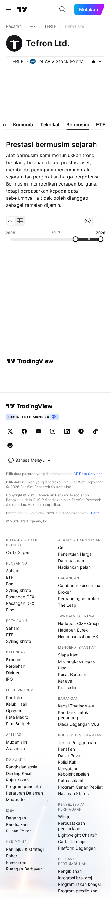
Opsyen (13, 710)
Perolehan (15, 666)
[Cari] (62, 9)
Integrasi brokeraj (75, 877)
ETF (9, 577)
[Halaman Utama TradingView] (22, 9)
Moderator (16, 799)
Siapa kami (68, 654)
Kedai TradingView (76, 705)
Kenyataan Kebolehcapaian (73, 771)
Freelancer (16, 862)
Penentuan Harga (75, 554)
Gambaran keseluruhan (80, 585)
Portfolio (14, 697)
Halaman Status (73, 793)
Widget (65, 816)
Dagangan (16, 817)
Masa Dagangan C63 (78, 724)
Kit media (67, 687)
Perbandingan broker (78, 598)
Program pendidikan (77, 890)
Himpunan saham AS (78, 636)
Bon (9, 583)
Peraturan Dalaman (24, 792)
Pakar (11, 855)
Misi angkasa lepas (76, 661)
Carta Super (17, 552)
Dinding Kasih (19, 773)
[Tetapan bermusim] (88, 221)
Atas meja (15, 748)
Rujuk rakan (17, 779)
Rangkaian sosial (22, 766)
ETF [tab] (100, 124)
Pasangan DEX (20, 603)
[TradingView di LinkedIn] (67, 431)
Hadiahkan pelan (74, 567)
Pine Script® (18, 723)
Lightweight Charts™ (77, 835)
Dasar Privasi (70, 755)
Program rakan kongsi (79, 884)
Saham (12, 570)
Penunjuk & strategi (25, 849)
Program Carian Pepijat (80, 786)
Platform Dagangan (77, 848)
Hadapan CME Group (78, 623)
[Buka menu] (9, 9)
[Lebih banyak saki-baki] (33, 26)
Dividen (13, 672)
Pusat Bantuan (72, 674)
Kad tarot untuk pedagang (73, 715)
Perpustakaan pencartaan (71, 826)
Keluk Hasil (16, 704)
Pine (10, 609)
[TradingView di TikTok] (95, 431)
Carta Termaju (71, 841)
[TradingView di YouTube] (38, 431)
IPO (9, 679)
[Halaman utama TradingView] (29, 406)
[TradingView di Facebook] (24, 431)
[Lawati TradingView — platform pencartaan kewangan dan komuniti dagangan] (30, 361)
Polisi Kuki (67, 762)
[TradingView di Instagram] (53, 431)
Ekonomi (14, 659)
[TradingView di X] (10, 431)
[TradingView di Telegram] (81, 431)
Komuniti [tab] (23, 124)
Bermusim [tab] (77, 124)
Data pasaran (71, 560)
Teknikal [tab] (49, 124)
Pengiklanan (70, 871)
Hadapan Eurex (73, 629)
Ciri (61, 547)
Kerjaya (65, 680)
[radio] (11, 221)
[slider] (75, 239)
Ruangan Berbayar (24, 868)
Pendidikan (17, 824)
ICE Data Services (87, 474)
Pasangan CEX (20, 596)
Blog (62, 667)
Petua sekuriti (71, 780)
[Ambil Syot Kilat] (100, 221)
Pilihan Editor (18, 830)
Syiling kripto (18, 590)
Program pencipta (23, 786)
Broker (64, 591)
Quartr (94, 513)
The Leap (67, 605)
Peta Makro (17, 717)
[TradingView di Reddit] (10, 445)
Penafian (66, 749)
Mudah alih (16, 741)
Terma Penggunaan (77, 742)
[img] (93, 61)
